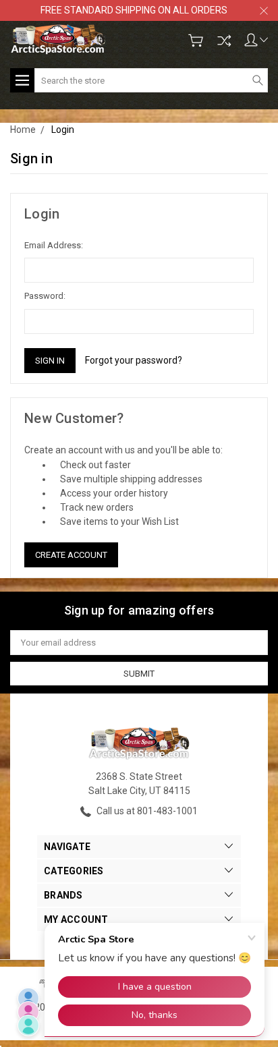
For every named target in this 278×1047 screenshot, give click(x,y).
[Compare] (224, 40)
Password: (44, 296)
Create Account (71, 555)
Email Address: (53, 245)
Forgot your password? (133, 360)
